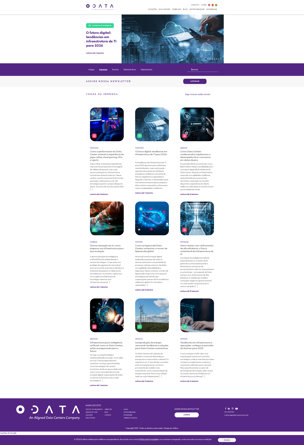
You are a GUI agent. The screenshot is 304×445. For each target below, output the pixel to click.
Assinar (194, 81)
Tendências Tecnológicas (101, 25)
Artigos (91, 70)
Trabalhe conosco (130, 418)
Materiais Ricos (130, 70)
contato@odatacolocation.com (236, 415)
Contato (195, 5)
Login (203, 5)
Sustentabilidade (196, 9)
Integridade (211, 9)
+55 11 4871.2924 (229, 412)
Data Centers (164, 9)
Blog (185, 9)
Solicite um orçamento (94, 409)
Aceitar (227, 440)
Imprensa (103, 70)
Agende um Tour (91, 412)
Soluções (152, 9)
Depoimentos (146, 70)
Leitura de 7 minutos (95, 53)
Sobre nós (176, 9)
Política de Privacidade (148, 439)
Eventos (115, 70)
